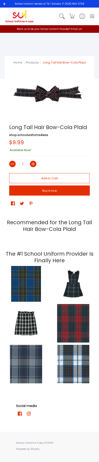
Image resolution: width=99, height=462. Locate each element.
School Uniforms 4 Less (30, 443)
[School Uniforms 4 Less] (20, 16)
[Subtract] (12, 164)
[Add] (33, 164)
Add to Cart (49, 178)
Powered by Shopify (28, 449)
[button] (72, 16)
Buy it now (49, 191)
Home (18, 62)
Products (32, 62)
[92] (26, 284)
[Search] (62, 16)
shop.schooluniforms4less (28, 135)
